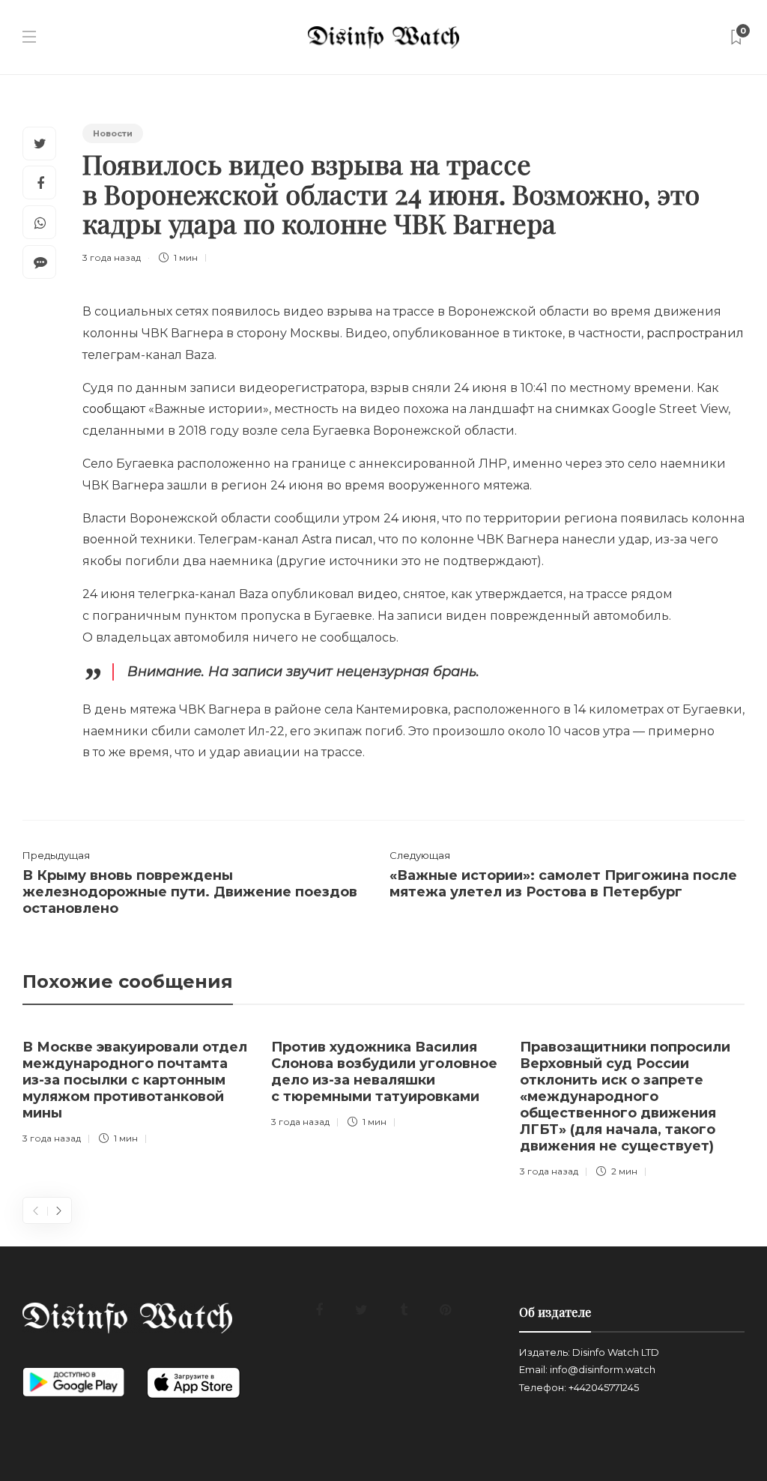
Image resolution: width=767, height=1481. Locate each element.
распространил (695, 333)
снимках (582, 409)
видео (377, 594)
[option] (135, 1089)
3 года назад (111, 257)
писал (354, 539)
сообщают (113, 409)
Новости (113, 133)
